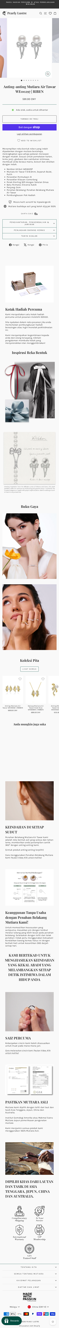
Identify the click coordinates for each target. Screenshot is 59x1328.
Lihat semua (29, 669)
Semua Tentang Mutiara (29, 1274)
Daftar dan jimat (29, 1287)
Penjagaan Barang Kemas (29, 230)
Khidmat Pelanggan (29, 1280)
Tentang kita (29, 1267)
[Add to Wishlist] (20, 679)
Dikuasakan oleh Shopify (29, 1326)
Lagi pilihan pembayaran (29, 134)
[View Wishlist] (50, 13)
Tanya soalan (29, 236)
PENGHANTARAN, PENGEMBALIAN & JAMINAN (29, 223)
